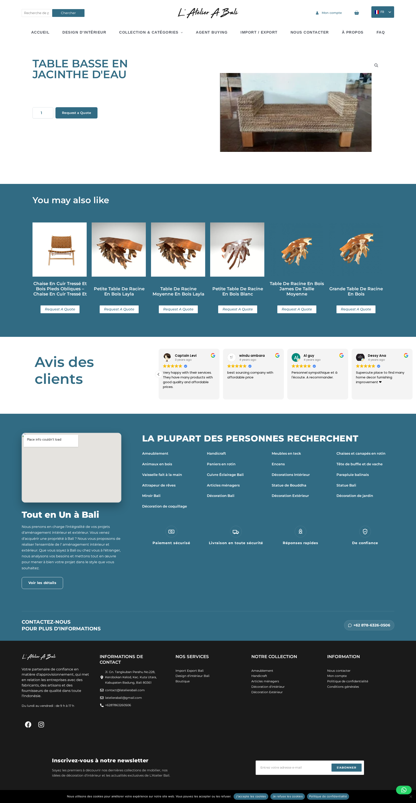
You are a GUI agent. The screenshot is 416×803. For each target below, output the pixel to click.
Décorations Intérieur (291, 475)
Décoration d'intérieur (268, 687)
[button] (376, 65)
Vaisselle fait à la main (162, 475)
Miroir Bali (151, 496)
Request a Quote (76, 113)
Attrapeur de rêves (159, 485)
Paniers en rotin (221, 464)
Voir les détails (42, 583)
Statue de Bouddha (289, 485)
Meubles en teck (286, 453)
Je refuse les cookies (288, 796)
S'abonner (346, 767)
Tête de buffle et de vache (359, 464)
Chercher (68, 13)
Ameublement (155, 453)
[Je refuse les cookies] (410, 796)
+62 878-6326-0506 (371, 625)
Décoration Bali (220, 496)
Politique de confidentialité (328, 796)
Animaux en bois (157, 464)
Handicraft (216, 453)
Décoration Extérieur (290, 496)
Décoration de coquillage (164, 506)
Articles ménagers (223, 485)
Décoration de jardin (354, 496)
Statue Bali (346, 485)
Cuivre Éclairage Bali (225, 475)
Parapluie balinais (352, 475)
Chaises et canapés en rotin (360, 453)
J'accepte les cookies (251, 796)
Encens (278, 464)
